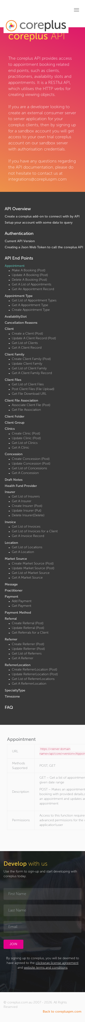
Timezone (12, 696)
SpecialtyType (15, 690)
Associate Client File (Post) (31, 405)
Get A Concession (25, 473)
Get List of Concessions (29, 468)
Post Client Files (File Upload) (33, 389)
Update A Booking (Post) (30, 275)
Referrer (11, 639)
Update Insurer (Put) (26, 511)
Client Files (13, 380)
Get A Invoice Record (28, 536)
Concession (13, 454)
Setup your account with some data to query (38, 223)
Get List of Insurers (26, 496)
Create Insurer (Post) (27, 506)
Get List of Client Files (28, 384)
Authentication (19, 233)
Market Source (16, 559)
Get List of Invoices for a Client (35, 531)
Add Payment (21, 601)
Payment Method (18, 613)
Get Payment (21, 606)
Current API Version (20, 241)
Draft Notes (13, 480)
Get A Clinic (20, 448)
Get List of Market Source (31, 573)
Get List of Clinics (25, 443)
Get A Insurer (21, 501)
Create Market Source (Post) (33, 563)
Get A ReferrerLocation (29, 684)
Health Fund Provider (21, 486)
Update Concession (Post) (31, 464)
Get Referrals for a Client (30, 633)
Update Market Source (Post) (33, 568)
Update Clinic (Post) (26, 438)
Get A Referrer (22, 658)
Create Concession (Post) (31, 459)
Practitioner (13, 590)
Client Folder (14, 416)
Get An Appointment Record (33, 289)
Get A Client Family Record (32, 373)
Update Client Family (27, 364)
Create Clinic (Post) (26, 433)
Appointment (15, 266)
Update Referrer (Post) (28, 649)
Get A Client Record (27, 348)
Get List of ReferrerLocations (33, 679)
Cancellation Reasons (21, 323)
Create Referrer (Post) (28, 644)
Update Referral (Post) (28, 628)
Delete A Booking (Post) (29, 280)
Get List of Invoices (26, 527)
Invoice (10, 522)
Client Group (14, 423)
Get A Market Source (27, 578)
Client (9, 329)
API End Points (19, 258)
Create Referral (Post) (27, 623)
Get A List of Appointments (31, 284)
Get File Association (26, 410)
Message (11, 584)
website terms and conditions (46, 968)
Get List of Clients (25, 343)
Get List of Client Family (29, 368)
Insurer (10, 492)
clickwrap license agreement (57, 963)
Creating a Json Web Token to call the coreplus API (44, 247)
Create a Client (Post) (27, 333)
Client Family (14, 354)
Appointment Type (19, 296)
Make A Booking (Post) (28, 270)
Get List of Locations (27, 547)
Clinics (10, 429)
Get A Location (23, 552)
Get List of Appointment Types (34, 300)
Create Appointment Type (31, 310)
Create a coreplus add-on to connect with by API (42, 216)
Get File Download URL (29, 394)
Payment (11, 597)
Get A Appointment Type (30, 305)
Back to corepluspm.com (62, 1012)
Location (11, 543)
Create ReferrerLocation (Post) (34, 669)
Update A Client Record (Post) (34, 338)
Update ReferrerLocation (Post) (35, 674)
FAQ (9, 707)
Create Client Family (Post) (31, 359)
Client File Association (21, 400)
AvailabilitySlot (16, 317)
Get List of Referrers (27, 653)
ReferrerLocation (17, 665)
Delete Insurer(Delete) (28, 515)
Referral (11, 619)
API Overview (18, 208)
